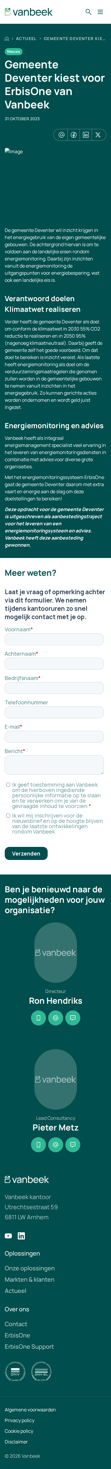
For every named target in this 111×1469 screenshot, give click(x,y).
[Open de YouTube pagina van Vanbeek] (8, 1235)
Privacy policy (19, 1420)
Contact (16, 1324)
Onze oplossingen (30, 1268)
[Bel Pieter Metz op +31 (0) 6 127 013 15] (38, 1144)
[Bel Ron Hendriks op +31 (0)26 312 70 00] (38, 1018)
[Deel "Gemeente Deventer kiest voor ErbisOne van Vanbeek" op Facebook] (74, 135)
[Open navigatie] (100, 12)
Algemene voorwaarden (30, 1409)
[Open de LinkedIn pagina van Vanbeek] (21, 1235)
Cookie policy (19, 1431)
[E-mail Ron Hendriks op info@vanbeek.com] (55, 1018)
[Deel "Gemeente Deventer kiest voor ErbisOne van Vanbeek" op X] (98, 135)
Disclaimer (16, 1441)
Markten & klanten (29, 1279)
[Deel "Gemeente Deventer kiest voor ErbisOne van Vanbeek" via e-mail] (61, 135)
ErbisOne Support (29, 1347)
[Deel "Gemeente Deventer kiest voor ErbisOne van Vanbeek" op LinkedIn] (86, 135)
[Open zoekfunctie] (88, 12)
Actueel (26, 38)
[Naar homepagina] (29, 12)
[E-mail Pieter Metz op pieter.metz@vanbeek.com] (55, 1144)
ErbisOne (17, 1335)
